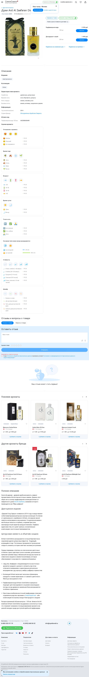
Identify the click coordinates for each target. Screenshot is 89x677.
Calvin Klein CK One (38, 427)
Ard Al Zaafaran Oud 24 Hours (12, 474)
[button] (82, 396)
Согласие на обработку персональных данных (19, 356)
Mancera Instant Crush (69, 427)
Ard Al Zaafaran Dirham (39, 474)
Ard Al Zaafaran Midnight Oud (71, 474)
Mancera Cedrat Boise (10, 427)
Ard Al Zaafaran (19, 502)
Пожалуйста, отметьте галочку (9, 354)
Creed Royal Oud (30, 595)
